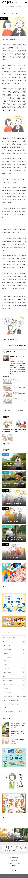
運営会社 (14, 865)
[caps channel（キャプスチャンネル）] (10, 2)
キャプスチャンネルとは (14, 863)
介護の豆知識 (5, 454)
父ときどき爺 (3, 18)
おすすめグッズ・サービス (8, 526)
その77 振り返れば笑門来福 (19, 387)
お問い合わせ (14, 860)
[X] (13, 870)
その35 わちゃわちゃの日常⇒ (17, 345)
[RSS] (15, 870)
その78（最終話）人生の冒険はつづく (19, 381)
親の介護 (5, 472)
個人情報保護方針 (14, 857)
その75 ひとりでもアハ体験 (19, 400)
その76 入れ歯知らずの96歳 (19, 393)
